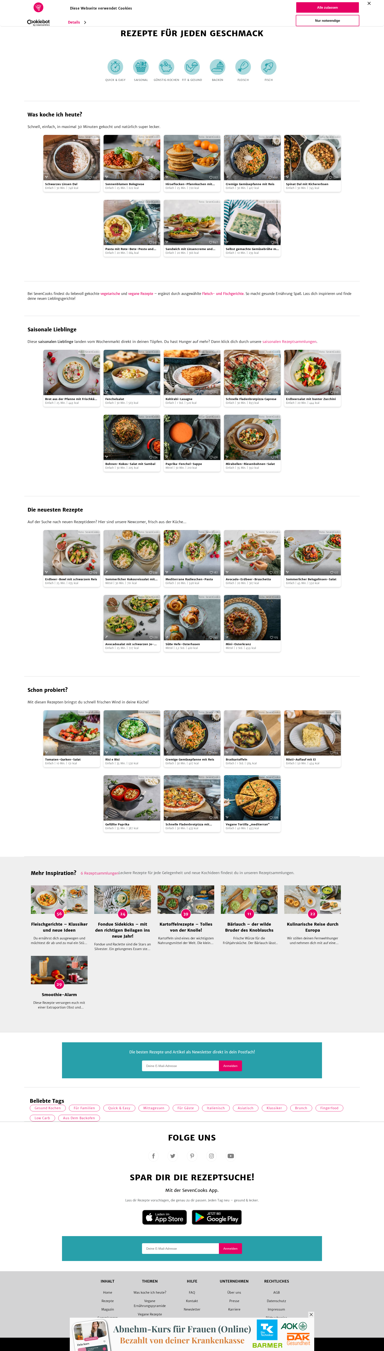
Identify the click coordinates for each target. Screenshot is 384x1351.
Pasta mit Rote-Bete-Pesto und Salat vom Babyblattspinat (129, 249)
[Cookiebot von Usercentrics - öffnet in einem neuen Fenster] (38, 23)
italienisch (216, 1108)
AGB (276, 1293)
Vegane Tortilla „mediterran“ (248, 824)
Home (107, 1293)
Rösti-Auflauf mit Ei (301, 759)
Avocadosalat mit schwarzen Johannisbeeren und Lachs (129, 644)
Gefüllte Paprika (117, 824)
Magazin (107, 1309)
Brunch (301, 1108)
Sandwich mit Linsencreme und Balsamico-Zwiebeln (189, 249)
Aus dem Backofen (79, 1118)
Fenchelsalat (114, 399)
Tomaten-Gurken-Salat (63, 759)
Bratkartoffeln (236, 759)
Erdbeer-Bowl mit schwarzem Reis (71, 579)
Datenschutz (276, 1301)
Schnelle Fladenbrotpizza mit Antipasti (187, 825)
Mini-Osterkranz (238, 644)
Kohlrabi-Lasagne (179, 399)
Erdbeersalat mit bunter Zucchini (311, 399)
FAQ (192, 1293)
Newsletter (192, 1309)
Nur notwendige (327, 20)
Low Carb (42, 1118)
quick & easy (119, 1108)
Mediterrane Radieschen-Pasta (189, 579)
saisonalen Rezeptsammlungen (289, 341)
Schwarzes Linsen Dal (61, 184)
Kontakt (192, 1301)
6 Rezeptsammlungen (100, 873)
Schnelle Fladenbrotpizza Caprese (251, 399)
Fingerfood (329, 1108)
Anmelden (230, 1066)
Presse (234, 1301)
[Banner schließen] (369, 3)
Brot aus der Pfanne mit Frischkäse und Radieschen (71, 399)
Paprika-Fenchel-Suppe (184, 464)
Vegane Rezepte (150, 1314)
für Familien (84, 1108)
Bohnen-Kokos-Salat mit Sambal (130, 464)
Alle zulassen (327, 7)
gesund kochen (48, 1108)
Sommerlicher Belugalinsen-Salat (311, 579)
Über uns (234, 1293)
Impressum (276, 1309)
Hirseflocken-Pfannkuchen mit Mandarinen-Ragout (189, 184)
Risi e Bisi (112, 759)
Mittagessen (153, 1108)
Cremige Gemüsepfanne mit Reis (250, 184)
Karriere (234, 1309)
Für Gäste (186, 1108)
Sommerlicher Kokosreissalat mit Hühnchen (130, 579)
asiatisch (246, 1108)
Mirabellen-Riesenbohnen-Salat (250, 464)
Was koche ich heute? (150, 1293)
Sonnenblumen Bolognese (124, 184)
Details (74, 22)
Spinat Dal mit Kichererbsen (307, 184)
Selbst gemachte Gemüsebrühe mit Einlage (252, 249)
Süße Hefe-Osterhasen (183, 644)
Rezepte (108, 1301)
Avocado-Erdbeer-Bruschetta (248, 579)
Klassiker (274, 1108)
